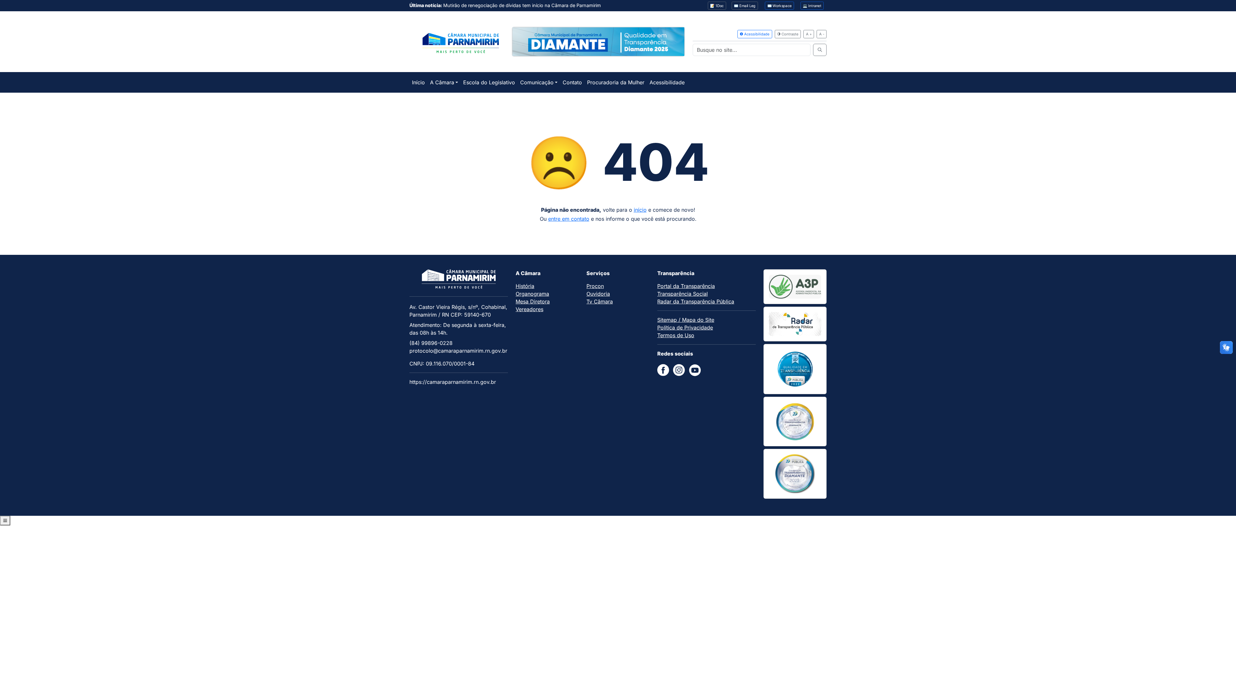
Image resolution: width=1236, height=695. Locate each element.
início (640, 210)
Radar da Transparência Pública (695, 301)
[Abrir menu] (5, 520)
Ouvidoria (598, 294)
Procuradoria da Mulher (615, 82)
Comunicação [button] (537, 82)
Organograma (532, 294)
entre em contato (568, 219)
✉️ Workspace (779, 6)
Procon (595, 286)
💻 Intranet (812, 6)
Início (418, 82)
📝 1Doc (717, 6)
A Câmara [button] (442, 82)
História (525, 286)
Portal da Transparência (686, 286)
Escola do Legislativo (489, 82)
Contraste (790, 34)
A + (809, 34)
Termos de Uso (675, 335)
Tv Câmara (599, 301)
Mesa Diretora (533, 301)
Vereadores (529, 309)
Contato (572, 82)
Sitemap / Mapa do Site (685, 320)
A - (821, 34)
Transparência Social (682, 294)
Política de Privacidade (685, 327)
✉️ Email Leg (744, 6)
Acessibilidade (756, 34)
